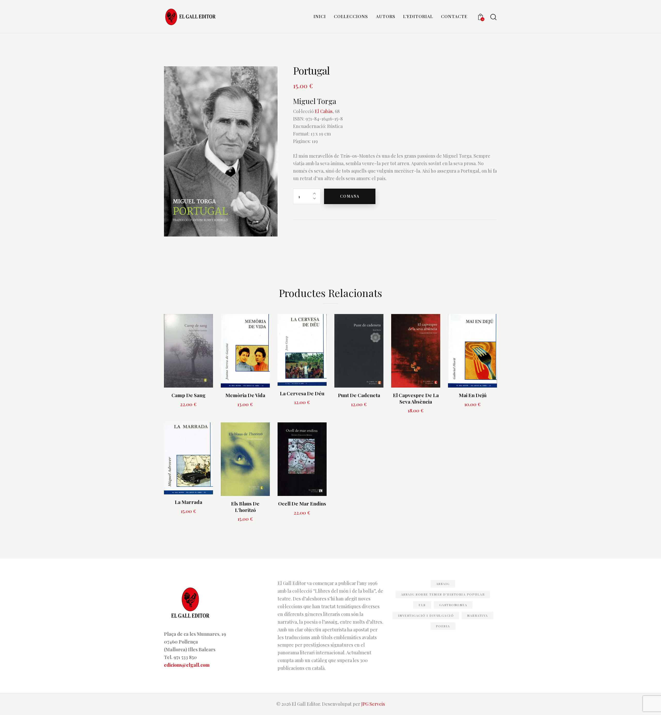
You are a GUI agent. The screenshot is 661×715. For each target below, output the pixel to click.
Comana (349, 196)
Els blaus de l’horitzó (245, 506)
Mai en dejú (472, 395)
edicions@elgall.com (187, 665)
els (422, 605)
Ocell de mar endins (302, 503)
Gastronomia (453, 605)
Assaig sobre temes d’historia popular (443, 594)
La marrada (188, 502)
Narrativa (477, 615)
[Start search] (493, 17)
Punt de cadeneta (359, 395)
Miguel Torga (314, 101)
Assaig (443, 584)
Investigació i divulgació (426, 615)
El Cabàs (324, 111)
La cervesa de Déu (302, 393)
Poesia (443, 626)
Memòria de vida (245, 395)
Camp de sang (188, 395)
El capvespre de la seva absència (416, 398)
